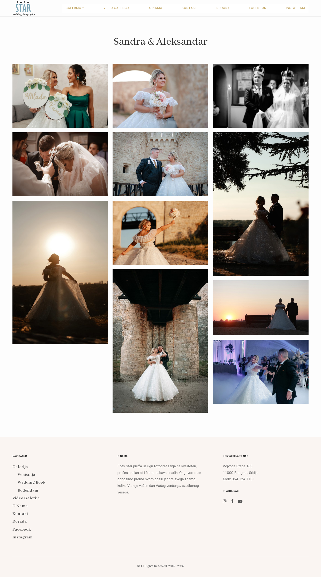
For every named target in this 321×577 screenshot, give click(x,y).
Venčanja (26, 474)
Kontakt (189, 8)
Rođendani (28, 490)
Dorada (223, 8)
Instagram (295, 8)
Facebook (257, 8)
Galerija (75, 8)
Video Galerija (117, 8)
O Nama (155, 8)
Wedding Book (31, 482)
